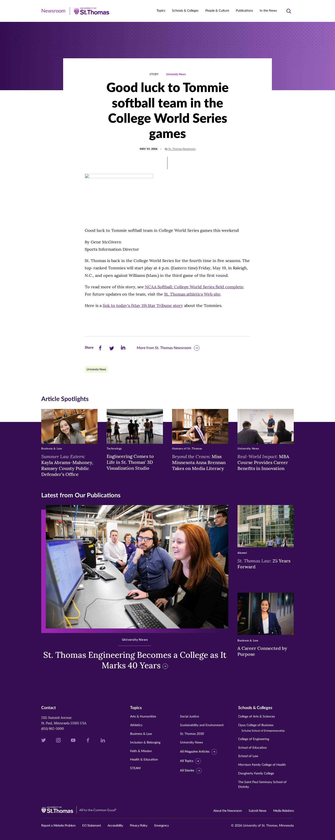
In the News (268, 10)
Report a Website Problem (58, 825)
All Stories (187, 770)
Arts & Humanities (143, 716)
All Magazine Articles (194, 751)
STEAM (135, 768)
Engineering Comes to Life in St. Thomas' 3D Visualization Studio (130, 462)
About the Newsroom (227, 810)
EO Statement (91, 825)
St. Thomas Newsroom (182, 149)
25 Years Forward (263, 563)
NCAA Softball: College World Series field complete (194, 286)
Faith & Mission (141, 751)
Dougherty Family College (256, 773)
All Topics (186, 761)
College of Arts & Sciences (256, 716)
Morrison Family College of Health (262, 764)
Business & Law (141, 733)
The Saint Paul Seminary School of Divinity (262, 785)
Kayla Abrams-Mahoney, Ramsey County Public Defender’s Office (67, 465)
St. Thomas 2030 (192, 733)
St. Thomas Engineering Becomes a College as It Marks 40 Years (134, 660)
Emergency (161, 825)
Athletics (136, 725)
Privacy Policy (138, 825)
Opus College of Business (261, 728)
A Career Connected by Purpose (262, 651)
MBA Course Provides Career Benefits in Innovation (263, 462)
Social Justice (189, 716)
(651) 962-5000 (52, 729)
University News (176, 74)
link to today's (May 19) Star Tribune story (143, 305)
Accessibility (115, 825)
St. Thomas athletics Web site (192, 294)
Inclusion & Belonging (145, 742)
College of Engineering (253, 739)
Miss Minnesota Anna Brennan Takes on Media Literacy (199, 462)
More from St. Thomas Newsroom (164, 348)
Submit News (257, 810)
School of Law (248, 756)
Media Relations (283, 810)
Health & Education (144, 759)
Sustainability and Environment (202, 725)
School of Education (252, 747)
